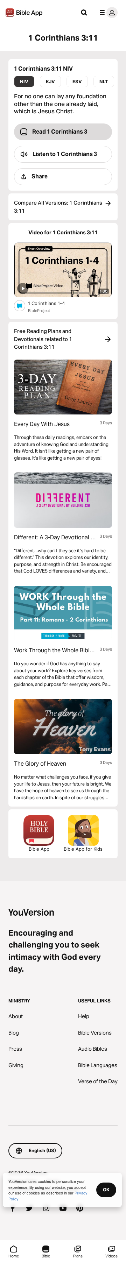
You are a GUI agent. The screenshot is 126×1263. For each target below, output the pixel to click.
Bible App (39, 849)
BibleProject (39, 310)
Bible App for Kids (83, 849)
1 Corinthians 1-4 (52, 303)
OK (106, 1189)
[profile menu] (107, 13)
